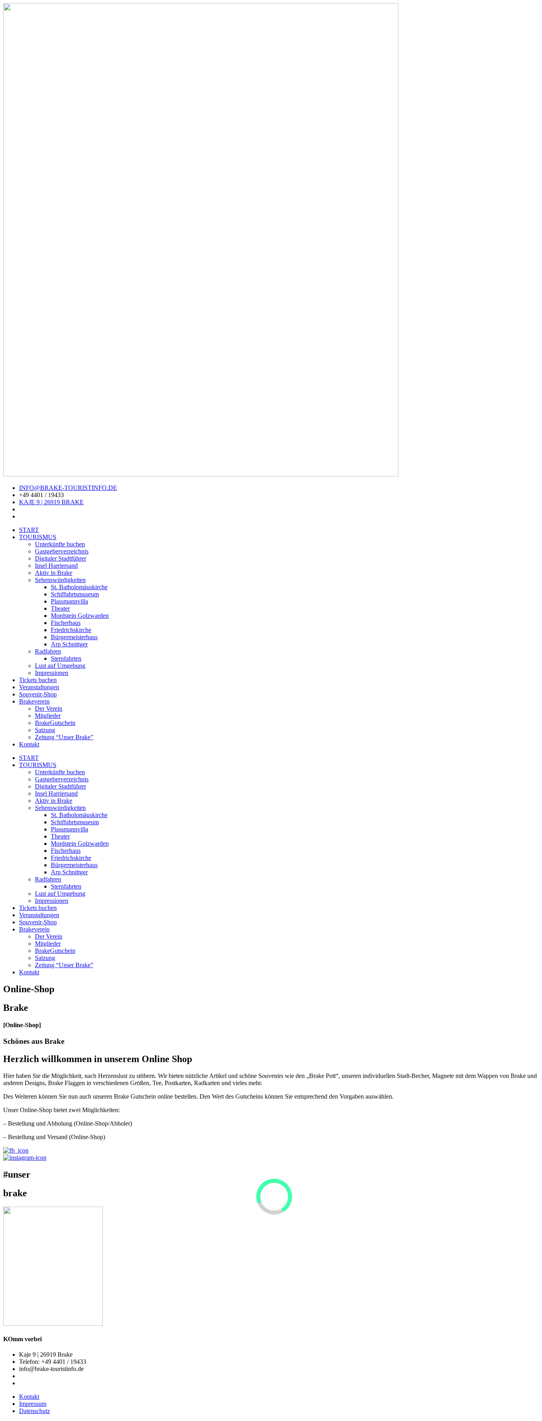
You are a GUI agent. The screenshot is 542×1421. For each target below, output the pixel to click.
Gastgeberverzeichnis (61, 551)
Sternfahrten (66, 658)
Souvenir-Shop (38, 694)
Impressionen (51, 672)
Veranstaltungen (39, 687)
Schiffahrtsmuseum (75, 594)
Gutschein (55, 722)
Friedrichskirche (71, 630)
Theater (60, 608)
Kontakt (29, 744)
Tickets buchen (38, 680)
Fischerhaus (66, 622)
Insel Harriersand (56, 565)
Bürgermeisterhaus (74, 637)
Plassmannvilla (69, 601)
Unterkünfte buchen (60, 544)
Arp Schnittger (69, 644)
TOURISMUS (37, 537)
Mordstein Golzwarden (80, 615)
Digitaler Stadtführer (60, 558)
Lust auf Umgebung (60, 665)
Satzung (45, 730)
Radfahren (48, 651)
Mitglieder (48, 715)
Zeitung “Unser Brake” (64, 737)
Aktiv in (53, 572)
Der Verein (48, 708)
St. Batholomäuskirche (79, 587)
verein (34, 701)
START (29, 529)
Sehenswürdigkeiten (60, 579)
